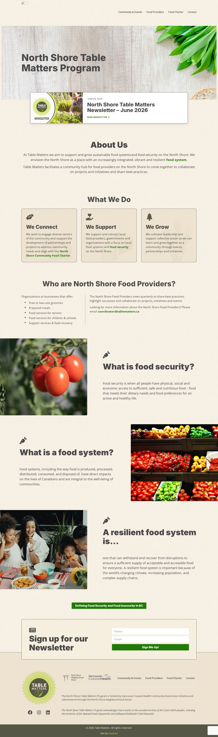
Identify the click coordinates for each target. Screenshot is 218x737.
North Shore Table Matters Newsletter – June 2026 (121, 107)
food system (176, 159)
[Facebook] (30, 712)
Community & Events (130, 12)
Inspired (113, 733)
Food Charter (175, 12)
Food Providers (155, 12)
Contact (192, 12)
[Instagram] (39, 712)
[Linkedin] (48, 712)
